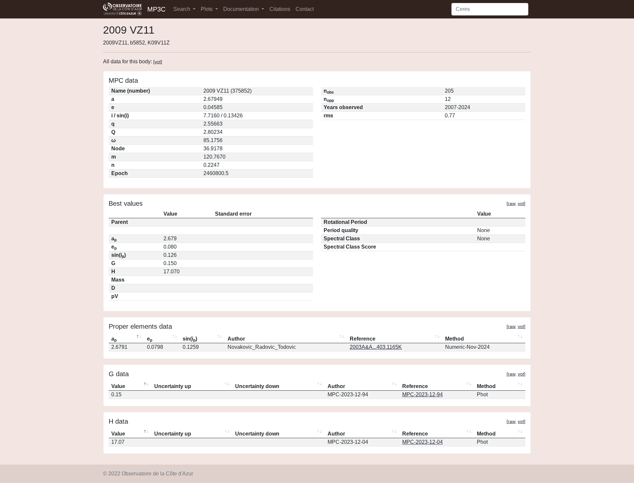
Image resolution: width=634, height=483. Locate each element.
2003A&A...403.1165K (376, 347)
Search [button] (182, 9)
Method (454, 339)
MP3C (156, 9)
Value (118, 386)
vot (158, 61)
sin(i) (190, 339)
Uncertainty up (172, 386)
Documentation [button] (241, 9)
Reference (362, 339)
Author (236, 339)
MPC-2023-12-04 (422, 442)
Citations (279, 9)
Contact (305, 9)
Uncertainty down (257, 386)
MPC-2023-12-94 (422, 394)
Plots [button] (207, 9)
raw (511, 203)
